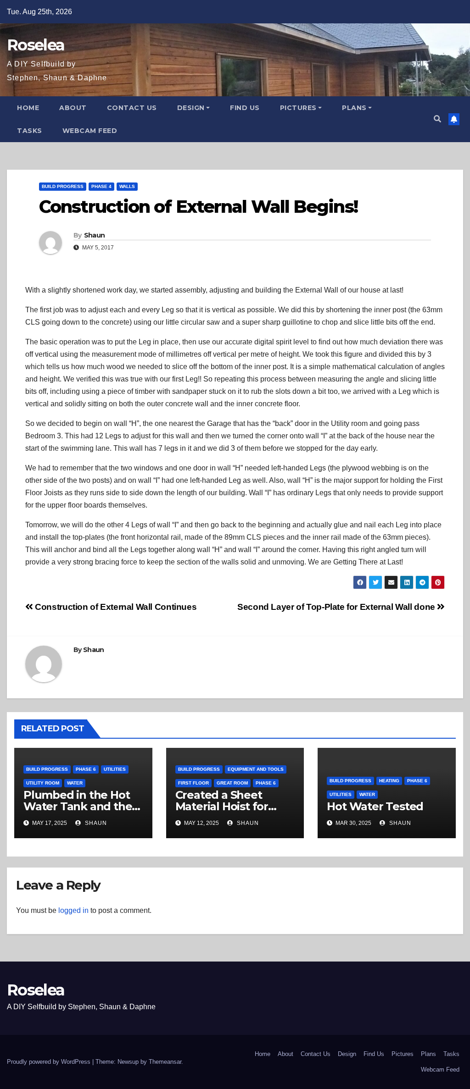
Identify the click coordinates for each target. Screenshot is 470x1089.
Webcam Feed (90, 131)
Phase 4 (101, 186)
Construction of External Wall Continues (114, 607)
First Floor (193, 782)
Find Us (245, 108)
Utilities (115, 769)
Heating (389, 780)
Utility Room (42, 782)
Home (28, 108)
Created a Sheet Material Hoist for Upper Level (221, 806)
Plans (354, 108)
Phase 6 (86, 769)
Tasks (29, 131)
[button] (437, 119)
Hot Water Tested (375, 806)
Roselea (35, 45)
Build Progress (63, 186)
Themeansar (165, 1061)
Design (191, 108)
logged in (73, 910)
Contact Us (132, 108)
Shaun (94, 235)
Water (75, 782)
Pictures (298, 108)
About (73, 108)
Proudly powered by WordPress (49, 1061)
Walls (127, 186)
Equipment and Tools (256, 769)
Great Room (232, 782)
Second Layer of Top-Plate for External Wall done (337, 607)
